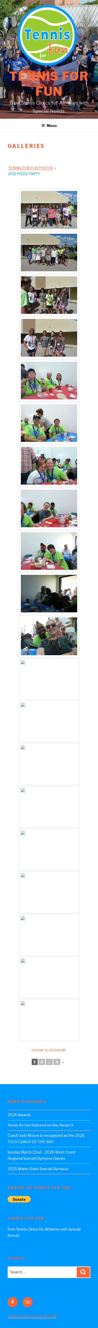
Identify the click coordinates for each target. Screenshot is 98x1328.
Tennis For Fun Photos (30, 168)
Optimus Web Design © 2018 (32, 1316)
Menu (52, 125)
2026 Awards (19, 1115)
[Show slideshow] (49, 1050)
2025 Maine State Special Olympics (38, 1169)
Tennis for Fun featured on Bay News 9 (40, 1125)
